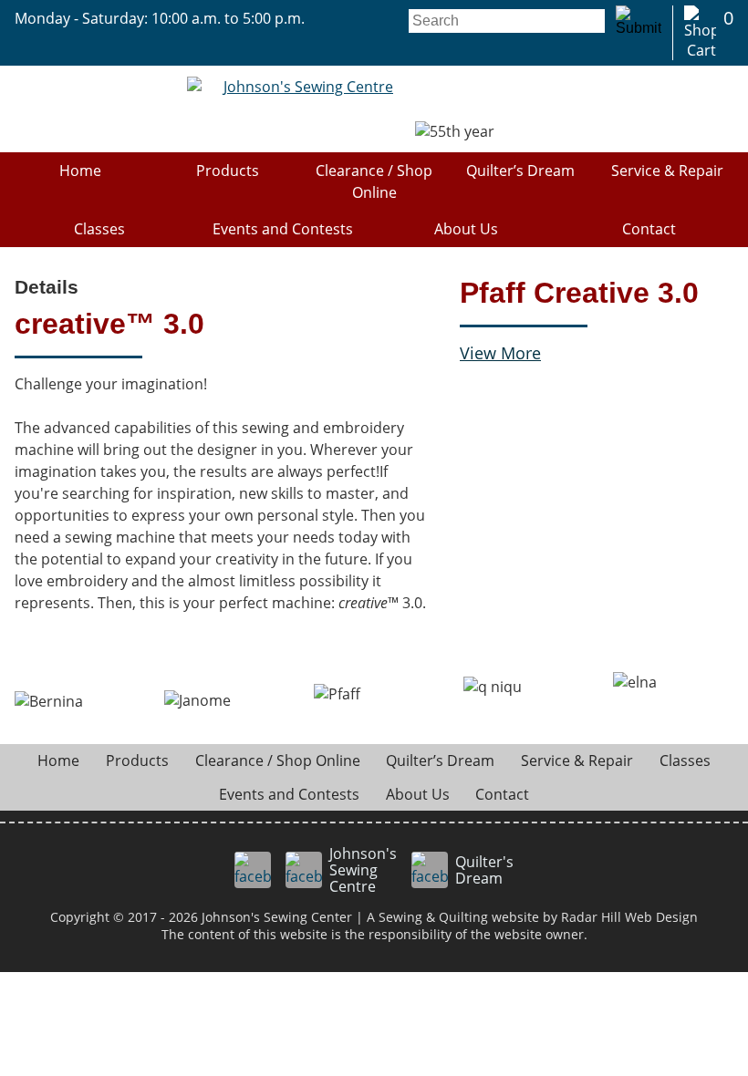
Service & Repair (667, 170)
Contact (649, 229)
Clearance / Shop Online (374, 181)
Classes (99, 229)
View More (500, 353)
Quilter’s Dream (520, 170)
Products (227, 170)
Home (80, 170)
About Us (466, 229)
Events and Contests (283, 229)
